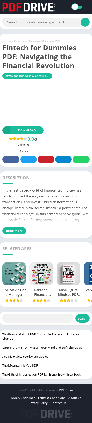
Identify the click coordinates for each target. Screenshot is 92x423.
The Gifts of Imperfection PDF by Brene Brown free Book (41, 374)
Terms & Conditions (51, 398)
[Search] (85, 22)
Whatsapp (81, 159)
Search (82, 318)
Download (27, 130)
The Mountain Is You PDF (20, 365)
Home (6, 41)
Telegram (63, 159)
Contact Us (58, 403)
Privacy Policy (38, 403)
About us (74, 398)
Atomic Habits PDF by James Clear (26, 356)
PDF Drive (66, 390)
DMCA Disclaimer (23, 398)
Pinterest (46, 159)
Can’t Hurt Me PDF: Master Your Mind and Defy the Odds (42, 347)
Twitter (28, 159)
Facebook (10, 159)
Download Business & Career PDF (37, 41)
